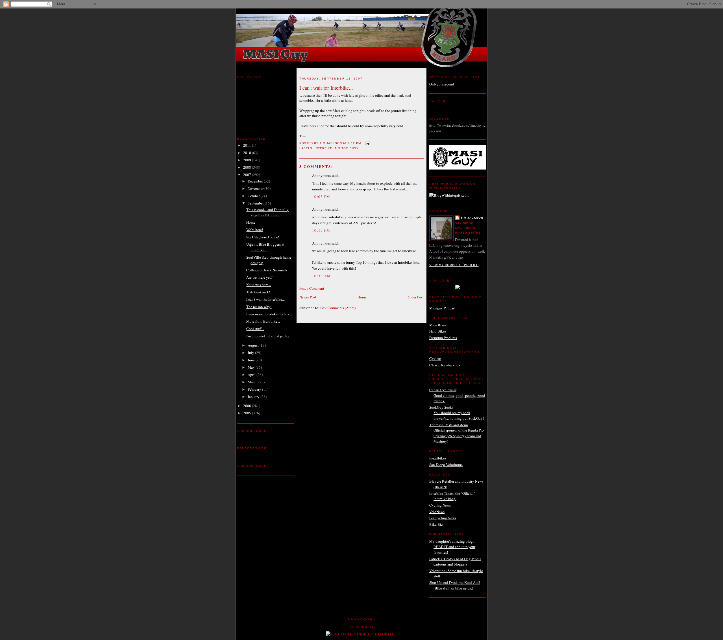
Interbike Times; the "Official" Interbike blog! (452, 496)
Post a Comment (311, 288)
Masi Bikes (438, 324)
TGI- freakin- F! (258, 291)
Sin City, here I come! (262, 236)
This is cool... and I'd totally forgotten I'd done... (267, 212)
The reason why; (258, 306)
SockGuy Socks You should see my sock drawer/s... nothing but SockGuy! (456, 413)
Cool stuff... (255, 328)
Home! (251, 222)
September (256, 203)
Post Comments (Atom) (338, 307)
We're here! (254, 229)
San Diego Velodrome (446, 464)
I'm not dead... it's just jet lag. (268, 335)
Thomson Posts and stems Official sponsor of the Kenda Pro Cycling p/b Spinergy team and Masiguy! (456, 433)
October (254, 195)
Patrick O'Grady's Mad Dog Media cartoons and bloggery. (455, 561)
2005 (247, 412)
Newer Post (307, 297)
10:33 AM (321, 275)
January (254, 396)
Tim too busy (347, 148)
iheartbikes (437, 458)
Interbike (323, 148)
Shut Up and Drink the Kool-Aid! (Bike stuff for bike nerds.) (454, 585)
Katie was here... (258, 284)
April (252, 374)
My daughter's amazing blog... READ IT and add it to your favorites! (452, 547)
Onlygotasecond (441, 84)
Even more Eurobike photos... (268, 313)
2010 (247, 152)
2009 (247, 159)
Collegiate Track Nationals (266, 269)
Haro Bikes (437, 331)
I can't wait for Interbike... (265, 299)
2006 (247, 405)
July (251, 352)
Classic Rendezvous (444, 365)
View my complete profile (453, 265)
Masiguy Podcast (442, 308)
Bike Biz (436, 524)
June (252, 359)
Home (362, 297)
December (256, 181)
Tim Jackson (472, 217)
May (252, 367)
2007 (247, 174)
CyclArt (435, 358)
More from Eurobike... (263, 321)
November (256, 188)
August (254, 345)
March (253, 381)
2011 (247, 145)
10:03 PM (321, 196)
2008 (247, 167)
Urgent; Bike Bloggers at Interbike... (265, 247)
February (255, 389)
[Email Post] (367, 143)
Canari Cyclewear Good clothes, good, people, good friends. (457, 395)
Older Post (416, 297)
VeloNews (437, 511)
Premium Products (443, 337)
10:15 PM (321, 230)
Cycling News (440, 505)
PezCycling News (442, 517)
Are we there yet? (259, 277)
